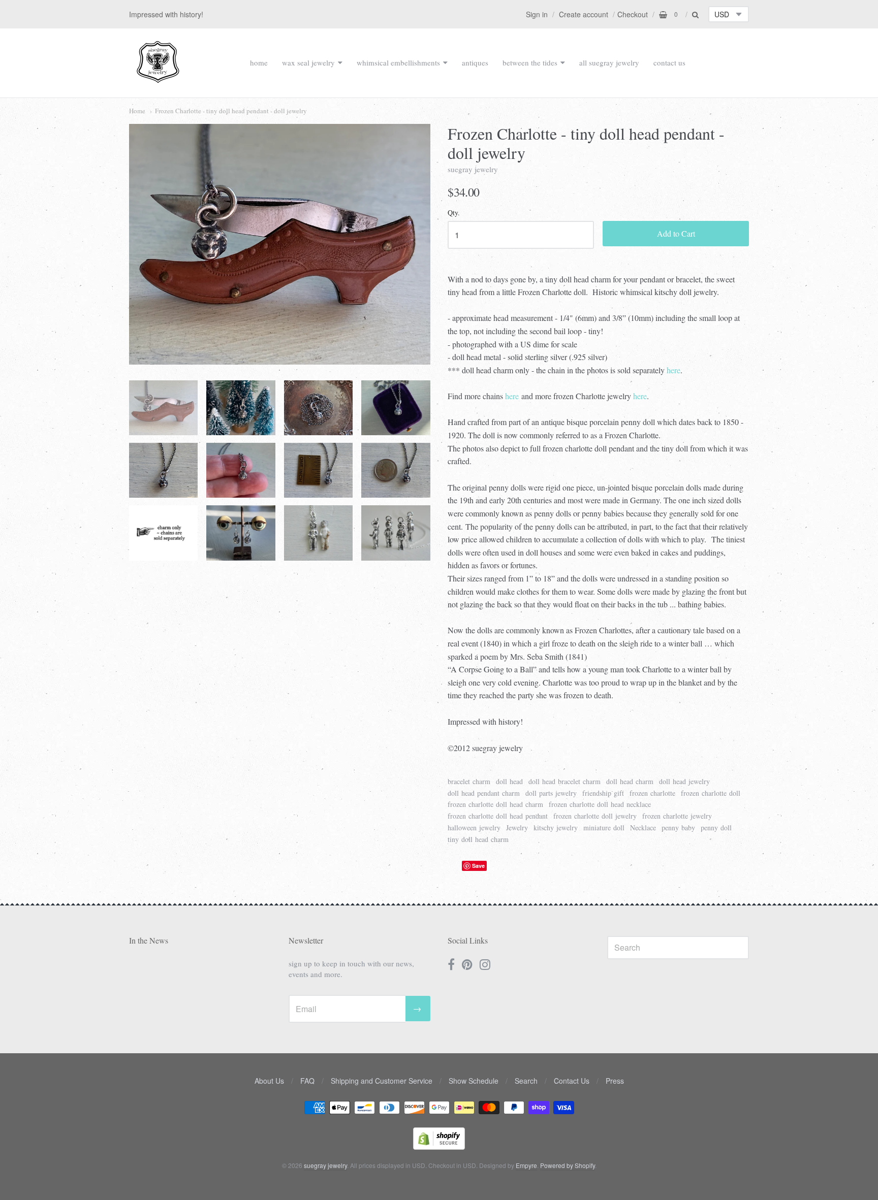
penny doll (716, 827)
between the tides (530, 62)
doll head (509, 781)
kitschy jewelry (556, 827)
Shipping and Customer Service (381, 1081)
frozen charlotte (652, 793)
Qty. (454, 213)
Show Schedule (473, 1081)
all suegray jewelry (609, 62)
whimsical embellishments (398, 62)
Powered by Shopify (567, 1165)
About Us (269, 1081)
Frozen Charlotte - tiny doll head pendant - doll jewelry (231, 110)
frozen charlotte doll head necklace (600, 804)
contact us (669, 62)
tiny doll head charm (478, 839)
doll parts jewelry (551, 793)
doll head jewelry (684, 781)
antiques (475, 62)
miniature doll (603, 827)
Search (526, 1081)
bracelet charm (469, 781)
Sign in (537, 14)
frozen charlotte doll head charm (495, 804)
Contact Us (571, 1081)
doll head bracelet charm (564, 781)
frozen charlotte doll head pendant (498, 816)
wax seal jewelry (308, 62)
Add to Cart (676, 233)
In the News (148, 940)
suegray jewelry (473, 169)
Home (137, 110)
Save (478, 865)
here (673, 370)
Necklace (643, 827)
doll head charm (629, 781)
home (259, 62)
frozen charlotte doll (710, 793)
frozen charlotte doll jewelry (595, 816)
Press (615, 1081)
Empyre (526, 1165)
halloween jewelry (474, 827)
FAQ (307, 1081)
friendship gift (603, 793)
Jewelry (517, 827)
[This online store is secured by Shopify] (439, 1146)
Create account (583, 14)
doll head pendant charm (484, 793)
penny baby (678, 827)
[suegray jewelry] (158, 78)
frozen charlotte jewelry (677, 816)
